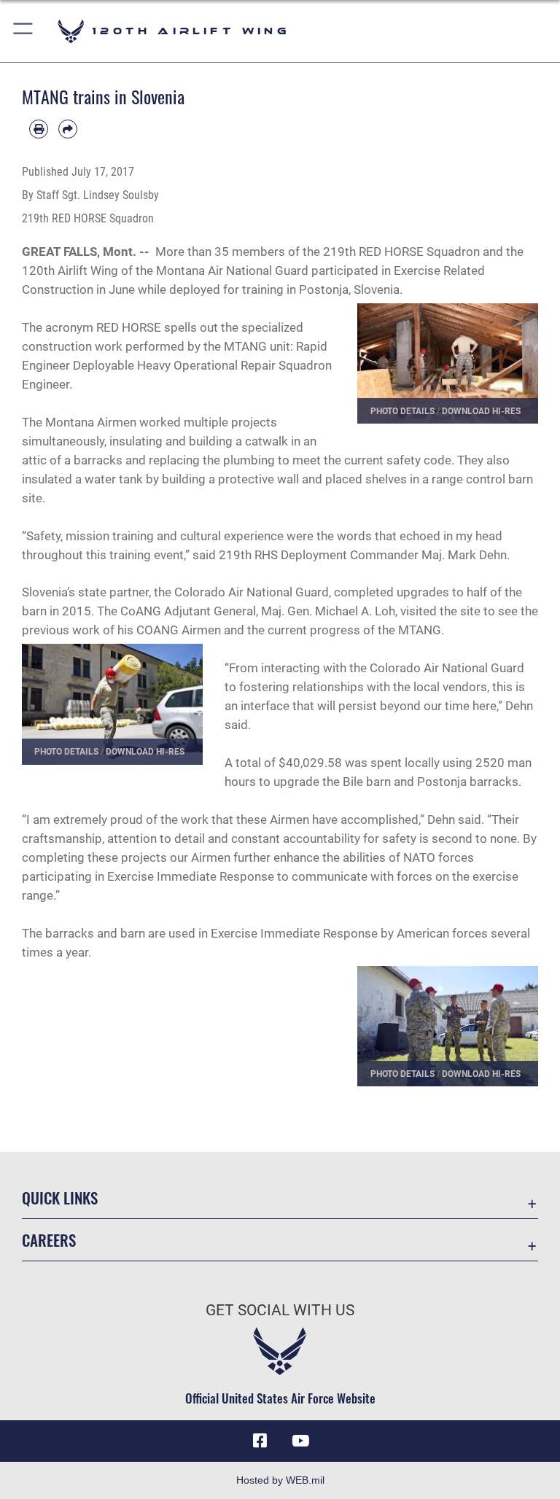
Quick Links (60, 1197)
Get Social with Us (280, 1310)
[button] (23, 31)
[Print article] (38, 129)
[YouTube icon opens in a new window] (300, 1441)
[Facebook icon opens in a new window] (260, 1441)
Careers (49, 1240)
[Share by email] (67, 129)
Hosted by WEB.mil (280, 1480)
